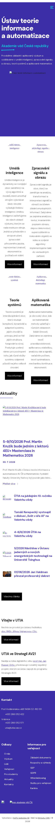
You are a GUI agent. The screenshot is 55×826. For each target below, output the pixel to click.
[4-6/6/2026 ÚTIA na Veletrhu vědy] (7, 534)
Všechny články (12, 596)
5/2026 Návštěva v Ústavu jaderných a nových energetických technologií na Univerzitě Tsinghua (33, 554)
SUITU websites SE (21, 818)
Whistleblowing (38, 778)
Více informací (14, 264)
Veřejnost (9, 769)
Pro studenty (11, 774)
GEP (32, 767)
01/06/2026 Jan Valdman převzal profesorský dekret (32, 574)
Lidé (6, 763)
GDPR (33, 772)
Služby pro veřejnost (40, 783)
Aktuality (9, 779)
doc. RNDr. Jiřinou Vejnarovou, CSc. (19, 631)
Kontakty (9, 784)
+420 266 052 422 (14, 714)
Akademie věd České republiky (24, 46)
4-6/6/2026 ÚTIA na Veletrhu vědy (27, 534)
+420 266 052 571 (14, 722)
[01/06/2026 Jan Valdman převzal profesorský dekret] (7, 574)
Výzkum (8, 758)
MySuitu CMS (44, 818)
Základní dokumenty (40, 757)
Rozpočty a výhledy (40, 762)
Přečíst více (9, 483)
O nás (7, 753)
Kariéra (34, 788)
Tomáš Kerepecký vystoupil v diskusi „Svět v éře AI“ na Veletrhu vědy (32, 516)
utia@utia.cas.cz (13, 727)
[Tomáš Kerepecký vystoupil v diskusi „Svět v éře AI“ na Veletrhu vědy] (7, 516)
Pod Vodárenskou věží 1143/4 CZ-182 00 (21, 709)
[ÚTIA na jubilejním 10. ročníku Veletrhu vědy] (7, 498)
